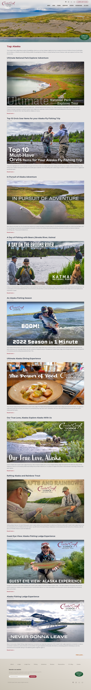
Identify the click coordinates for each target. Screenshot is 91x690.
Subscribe (33, 676)
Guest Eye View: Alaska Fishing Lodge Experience (31, 536)
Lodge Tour (27, 664)
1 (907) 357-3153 (82, 2)
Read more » (10, 113)
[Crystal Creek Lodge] (8, 3)
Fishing (59, 5)
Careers (79, 664)
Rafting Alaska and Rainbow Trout (23, 476)
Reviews (72, 5)
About (48, 5)
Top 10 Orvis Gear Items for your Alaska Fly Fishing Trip (33, 118)
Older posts (79, 655)
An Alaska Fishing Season (19, 298)
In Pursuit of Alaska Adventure (22, 177)
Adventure (65, 5)
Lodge (53, 5)
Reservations (79, 5)
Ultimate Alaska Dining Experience (24, 358)
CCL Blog (86, 5)
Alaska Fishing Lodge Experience (23, 596)
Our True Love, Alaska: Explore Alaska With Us (29, 418)
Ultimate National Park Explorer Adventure (27, 58)
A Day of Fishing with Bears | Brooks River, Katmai (31, 237)
